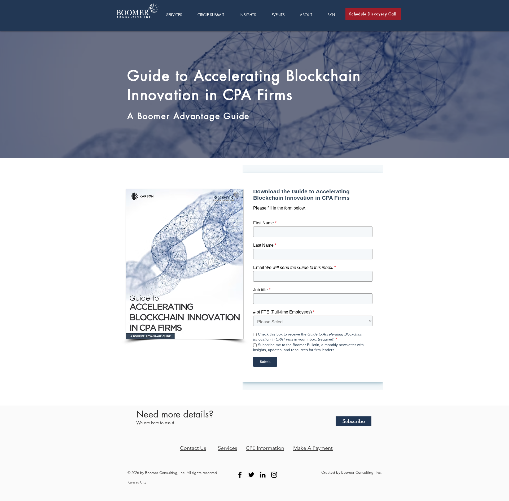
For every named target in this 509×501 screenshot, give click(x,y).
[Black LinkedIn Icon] (263, 475)
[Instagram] (274, 475)
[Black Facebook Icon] (240, 475)
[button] (251, 15)
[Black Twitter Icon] (251, 475)
